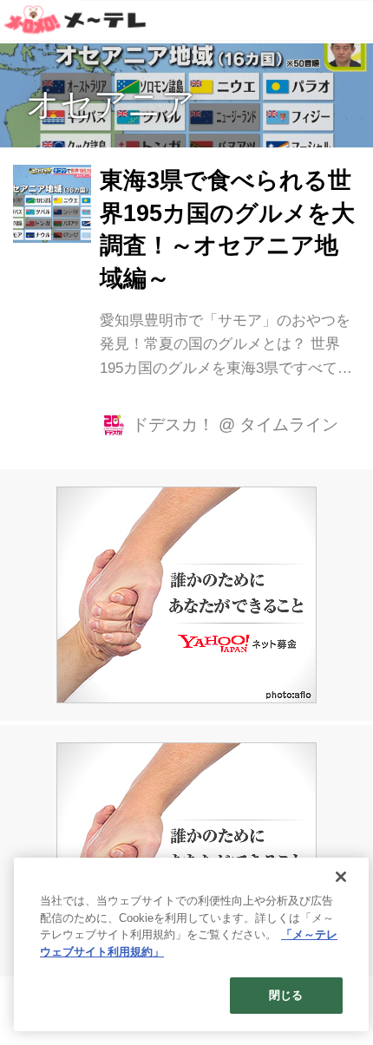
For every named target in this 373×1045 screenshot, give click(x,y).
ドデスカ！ (173, 424)
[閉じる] (341, 877)
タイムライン (288, 424)
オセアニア (110, 104)
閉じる (286, 995)
